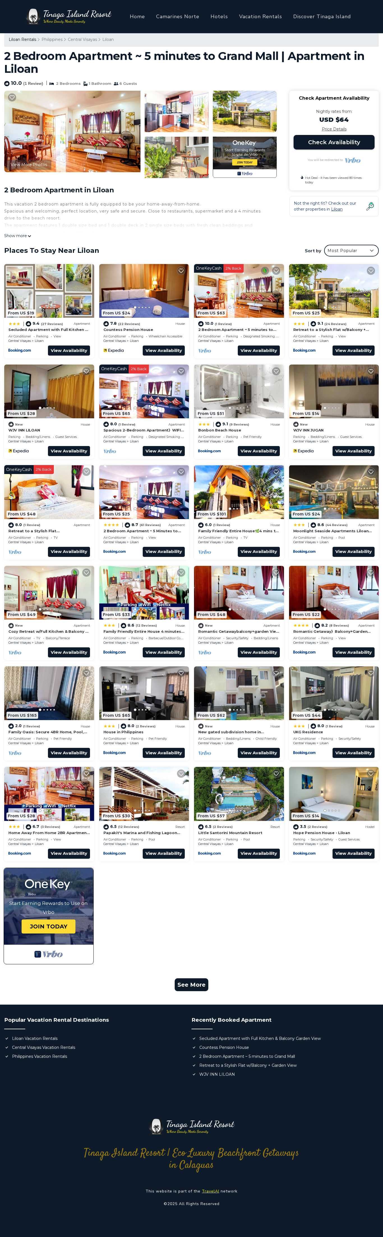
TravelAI (210, 1191)
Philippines (52, 39)
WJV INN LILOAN (24, 430)
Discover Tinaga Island (322, 16)
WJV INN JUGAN (308, 430)
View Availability (69, 350)
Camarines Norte (177, 16)
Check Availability (334, 142)
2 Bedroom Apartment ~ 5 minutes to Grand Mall (247, 1056)
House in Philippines (123, 732)
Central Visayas (82, 39)
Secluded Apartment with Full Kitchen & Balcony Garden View (260, 1038)
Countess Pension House (128, 329)
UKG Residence (308, 732)
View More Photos (29, 164)
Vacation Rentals (260, 16)
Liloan (108, 39)
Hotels (219, 16)
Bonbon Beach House (219, 430)
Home (137, 16)
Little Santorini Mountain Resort (230, 832)
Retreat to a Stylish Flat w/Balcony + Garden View (248, 1065)
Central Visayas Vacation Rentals (43, 1047)
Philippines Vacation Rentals (39, 1056)
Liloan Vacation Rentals (34, 1038)
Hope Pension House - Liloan (321, 832)
